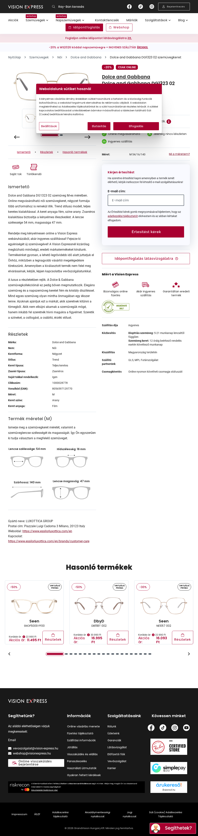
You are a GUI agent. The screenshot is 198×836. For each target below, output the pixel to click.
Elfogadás (136, 126)
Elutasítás (99, 126)
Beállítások (49, 126)
